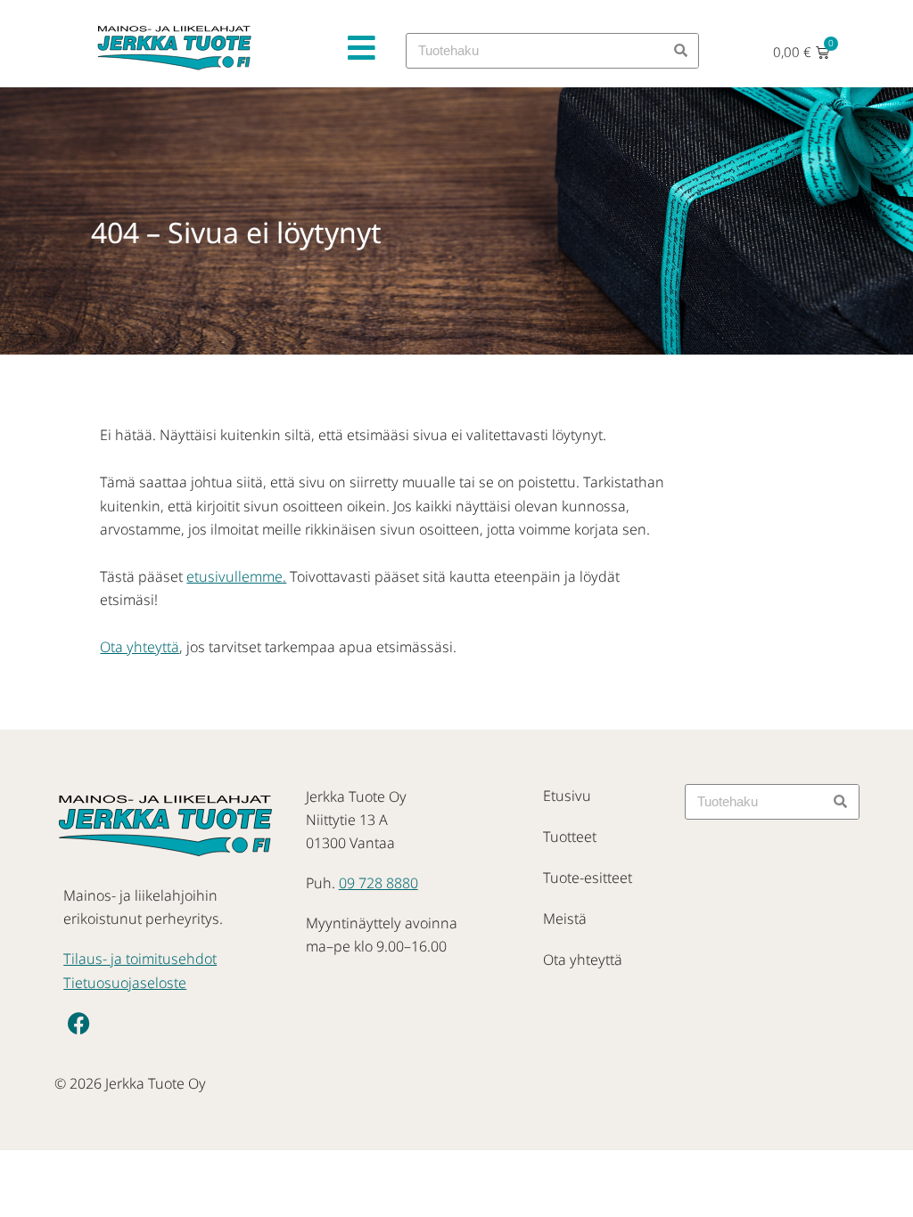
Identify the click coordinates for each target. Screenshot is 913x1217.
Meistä (565, 918)
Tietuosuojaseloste (124, 982)
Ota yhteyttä (139, 647)
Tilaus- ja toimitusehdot (140, 958)
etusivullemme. (236, 576)
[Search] (680, 51)
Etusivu (567, 795)
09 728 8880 (378, 883)
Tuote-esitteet (587, 877)
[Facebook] (79, 1023)
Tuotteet (569, 836)
